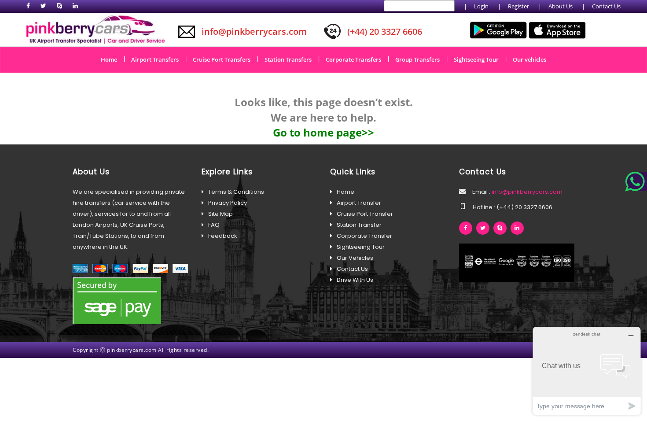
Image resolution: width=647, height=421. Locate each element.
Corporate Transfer (364, 236)
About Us (560, 6)
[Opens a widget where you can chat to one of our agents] (586, 370)
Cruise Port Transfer (365, 214)
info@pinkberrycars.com (526, 192)
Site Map (220, 214)
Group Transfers (420, 59)
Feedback (222, 236)
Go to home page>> (323, 132)
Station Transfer (359, 225)
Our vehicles (529, 59)
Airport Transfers (158, 59)
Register (518, 6)
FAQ (214, 225)
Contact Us (606, 6)
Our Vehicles (355, 258)
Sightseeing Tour (479, 59)
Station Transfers (291, 59)
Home (112, 59)
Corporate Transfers (356, 59)
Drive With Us (355, 280)
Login (481, 6)
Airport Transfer (359, 203)
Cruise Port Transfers (225, 59)
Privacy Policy (227, 203)
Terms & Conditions (236, 192)
